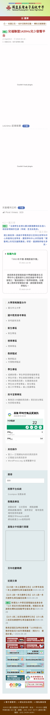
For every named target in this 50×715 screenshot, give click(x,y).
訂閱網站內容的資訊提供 (26, 454)
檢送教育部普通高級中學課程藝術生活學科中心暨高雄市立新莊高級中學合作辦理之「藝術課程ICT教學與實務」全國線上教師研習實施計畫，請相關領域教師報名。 (25, 280)
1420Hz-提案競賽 (11, 126)
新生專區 (12, 333)
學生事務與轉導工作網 (29, 378)
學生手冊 (12, 378)
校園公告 (8, 42)
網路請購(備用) (15, 510)
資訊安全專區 (37, 400)
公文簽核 (23, 507)
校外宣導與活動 (18, 42)
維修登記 (29, 510)
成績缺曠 (12, 375)
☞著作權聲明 (10, 702)
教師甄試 (12, 359)
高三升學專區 (14, 387)
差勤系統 (12, 507)
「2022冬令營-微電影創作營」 (25, 259)
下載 (26, 126)
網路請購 (34, 507)
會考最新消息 (14, 321)
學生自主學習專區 (16, 384)
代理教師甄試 (14, 362)
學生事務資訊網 (15, 381)
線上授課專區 (29, 387)
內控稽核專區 (14, 403)
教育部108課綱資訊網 (18, 400)
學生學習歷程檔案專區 (29, 375)
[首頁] (5, 24)
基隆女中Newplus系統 (18, 516)
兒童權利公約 (9, 207)
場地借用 (39, 510)
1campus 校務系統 (17, 494)
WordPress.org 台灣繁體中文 (22, 461)
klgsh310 (8, 39)
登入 (10, 454)
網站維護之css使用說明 (19, 519)
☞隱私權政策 (40, 702)
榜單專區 (12, 346)
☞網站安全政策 (25, 702)
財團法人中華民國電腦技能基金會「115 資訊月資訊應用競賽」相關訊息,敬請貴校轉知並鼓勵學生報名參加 (25, 606)
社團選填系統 (31, 381)
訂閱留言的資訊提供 (17, 458)
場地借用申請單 (15, 513)
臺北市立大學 (14, 308)
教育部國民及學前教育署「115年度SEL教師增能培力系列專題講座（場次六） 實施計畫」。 (25, 631)
